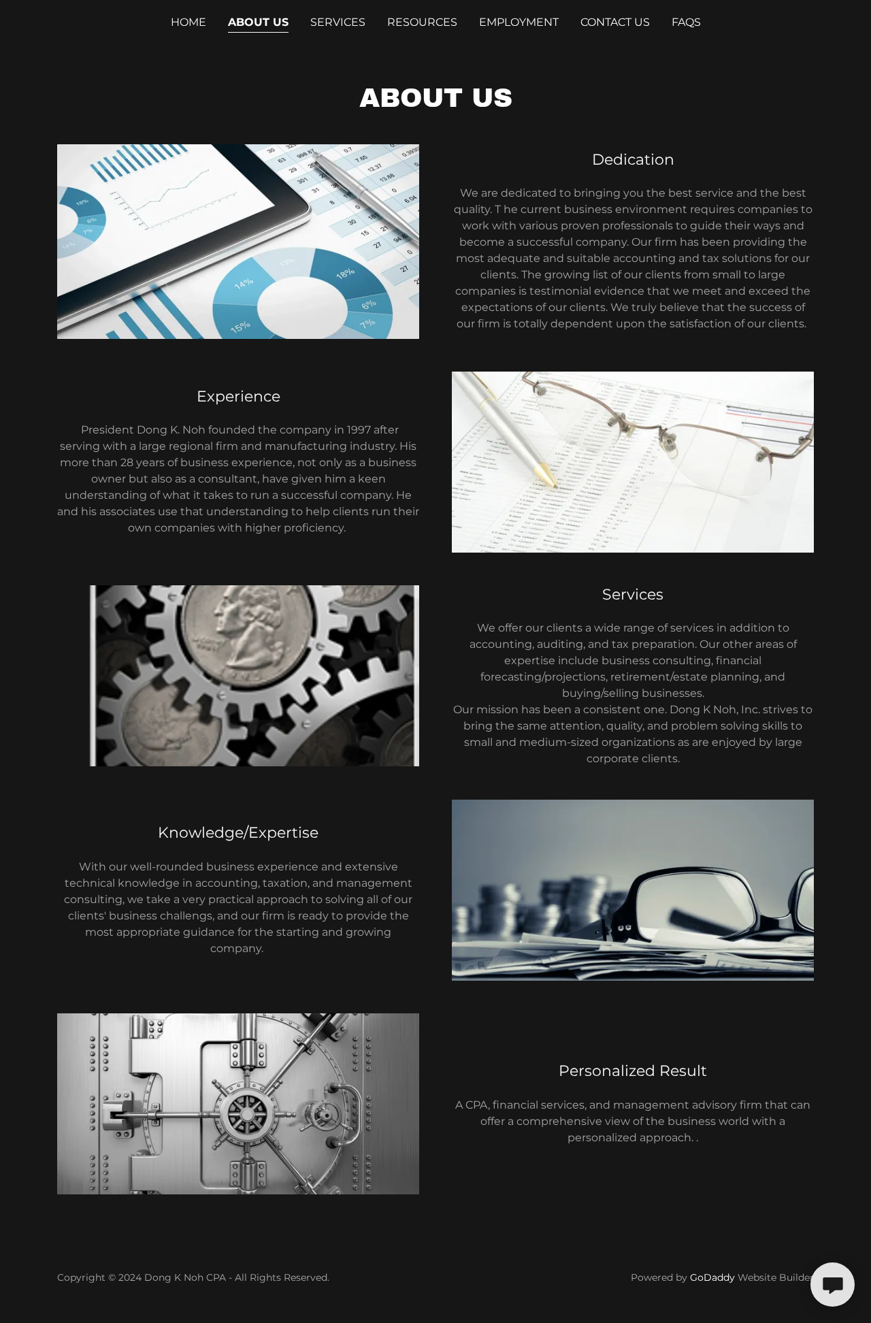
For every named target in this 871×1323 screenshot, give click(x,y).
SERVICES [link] (337, 22)
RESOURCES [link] (422, 22)
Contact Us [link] (615, 22)
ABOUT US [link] (258, 22)
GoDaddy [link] (712, 1277)
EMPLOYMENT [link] (519, 22)
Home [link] (188, 22)
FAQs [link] (686, 22)
